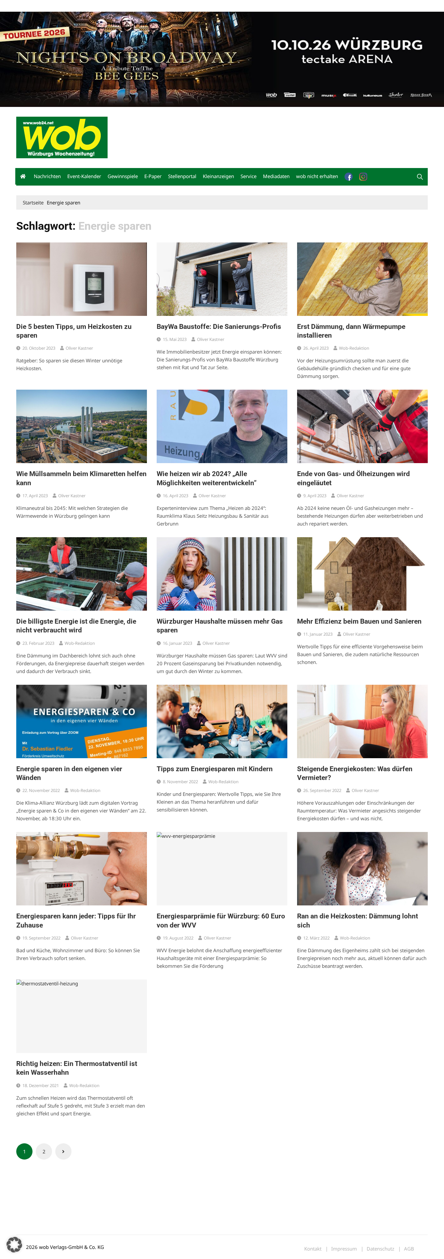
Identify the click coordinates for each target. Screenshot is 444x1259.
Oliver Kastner (79, 348)
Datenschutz (380, 1248)
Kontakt (90, 6)
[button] (420, 177)
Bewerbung (138, 6)
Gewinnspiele (123, 176)
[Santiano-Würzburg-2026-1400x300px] (222, 58)
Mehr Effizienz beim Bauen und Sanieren (359, 621)
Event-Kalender (84, 176)
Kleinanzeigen (218, 176)
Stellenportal (182, 176)
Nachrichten (47, 176)
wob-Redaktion (354, 348)
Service (248, 176)
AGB (409, 1248)
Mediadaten (28, 6)
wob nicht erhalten (61, 6)
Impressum (112, 6)
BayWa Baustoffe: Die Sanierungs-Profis (219, 327)
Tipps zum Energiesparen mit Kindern (215, 769)
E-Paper (153, 176)
